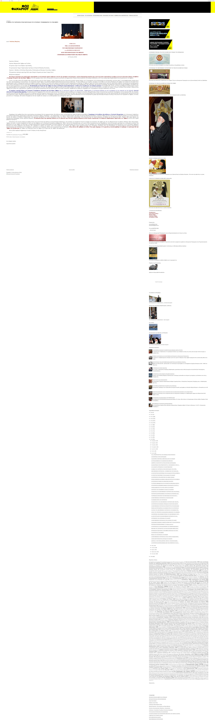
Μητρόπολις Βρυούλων (187, 615)
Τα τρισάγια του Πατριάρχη (163, 676)
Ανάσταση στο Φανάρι (167, 565)
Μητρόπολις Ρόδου (191, 618)
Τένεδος (175, 676)
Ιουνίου (153, 453)
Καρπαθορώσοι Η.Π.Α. (170, 604)
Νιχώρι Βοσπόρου (155, 623)
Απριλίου (153, 547)
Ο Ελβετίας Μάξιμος (155, 629)
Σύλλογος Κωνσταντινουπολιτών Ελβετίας (168, 672)
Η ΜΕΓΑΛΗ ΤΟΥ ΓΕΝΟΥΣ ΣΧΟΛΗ (156, 715)
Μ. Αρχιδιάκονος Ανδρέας (183, 610)
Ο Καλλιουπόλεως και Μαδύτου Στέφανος (159, 630)
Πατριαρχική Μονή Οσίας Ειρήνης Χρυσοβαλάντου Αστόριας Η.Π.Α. (162, 662)
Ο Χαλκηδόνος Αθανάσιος (167, 647)
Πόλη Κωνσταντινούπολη (189, 665)
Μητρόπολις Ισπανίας (187, 617)
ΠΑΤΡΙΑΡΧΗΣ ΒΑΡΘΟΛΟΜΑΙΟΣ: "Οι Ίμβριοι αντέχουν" (162, 524)
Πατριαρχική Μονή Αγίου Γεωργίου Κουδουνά (170, 661)
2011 (151, 437)
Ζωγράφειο (206, 597)
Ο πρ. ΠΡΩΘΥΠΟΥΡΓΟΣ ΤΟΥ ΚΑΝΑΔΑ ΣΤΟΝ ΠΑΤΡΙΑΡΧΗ (163, 454)
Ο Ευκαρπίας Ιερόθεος (165, 629)
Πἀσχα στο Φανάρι (162, 655)
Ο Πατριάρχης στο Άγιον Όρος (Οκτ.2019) (160, 641)
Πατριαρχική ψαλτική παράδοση (157, 664)
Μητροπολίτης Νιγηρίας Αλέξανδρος (187, 620)
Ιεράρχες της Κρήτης (185, 601)
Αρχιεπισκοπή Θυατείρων (179, 566)
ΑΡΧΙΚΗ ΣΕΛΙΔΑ (80, 15)
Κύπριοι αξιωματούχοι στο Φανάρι (182, 609)
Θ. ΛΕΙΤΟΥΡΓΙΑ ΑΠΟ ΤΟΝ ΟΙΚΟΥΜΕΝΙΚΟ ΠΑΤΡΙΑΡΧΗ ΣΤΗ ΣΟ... (164, 516)
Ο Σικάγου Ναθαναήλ (197, 645)
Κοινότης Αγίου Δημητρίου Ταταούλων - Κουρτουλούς (159, 708)
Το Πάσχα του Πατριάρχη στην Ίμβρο (201, 676)
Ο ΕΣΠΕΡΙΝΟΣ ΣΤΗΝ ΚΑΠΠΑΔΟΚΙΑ (158, 456)
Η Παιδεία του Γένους (166, 599)
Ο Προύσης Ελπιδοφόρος (200, 643)
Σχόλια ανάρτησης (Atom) (17, 172)
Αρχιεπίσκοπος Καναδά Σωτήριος (166, 569)
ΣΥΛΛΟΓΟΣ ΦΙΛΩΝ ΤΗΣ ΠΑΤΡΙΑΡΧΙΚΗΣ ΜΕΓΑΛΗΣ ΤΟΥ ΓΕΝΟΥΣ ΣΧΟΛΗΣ (164, 713)
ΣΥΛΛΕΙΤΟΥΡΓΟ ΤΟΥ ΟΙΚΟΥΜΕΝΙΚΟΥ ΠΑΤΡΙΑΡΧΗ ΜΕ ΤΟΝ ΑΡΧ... (165, 501)
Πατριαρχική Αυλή (181, 658)
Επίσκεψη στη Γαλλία (196, 591)
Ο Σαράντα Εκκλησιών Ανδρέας (163, 645)
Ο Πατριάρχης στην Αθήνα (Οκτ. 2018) (156, 636)
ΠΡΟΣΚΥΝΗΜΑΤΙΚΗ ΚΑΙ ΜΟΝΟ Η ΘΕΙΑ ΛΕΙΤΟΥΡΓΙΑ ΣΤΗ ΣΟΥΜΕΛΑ (165, 479)
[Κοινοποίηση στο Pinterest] (27, 134)
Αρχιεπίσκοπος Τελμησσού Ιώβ (199, 569)
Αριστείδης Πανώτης (188, 565)
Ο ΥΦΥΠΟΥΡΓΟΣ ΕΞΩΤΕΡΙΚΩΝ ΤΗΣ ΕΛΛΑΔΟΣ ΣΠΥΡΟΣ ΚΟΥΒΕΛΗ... (165, 473)
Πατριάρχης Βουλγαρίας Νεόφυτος (175, 656)
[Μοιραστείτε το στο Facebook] (26, 134)
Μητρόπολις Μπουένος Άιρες (159, 618)
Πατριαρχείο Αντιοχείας (184, 655)
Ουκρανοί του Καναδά (161, 651)
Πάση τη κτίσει (199, 654)
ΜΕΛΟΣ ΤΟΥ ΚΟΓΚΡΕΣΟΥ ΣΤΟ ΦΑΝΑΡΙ (159, 534)
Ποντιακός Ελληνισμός (167, 667)
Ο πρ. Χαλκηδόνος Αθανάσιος (160, 643)
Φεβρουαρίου (154, 551)
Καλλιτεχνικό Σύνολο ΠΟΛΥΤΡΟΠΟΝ (156, 604)
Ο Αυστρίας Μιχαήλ (188, 625)
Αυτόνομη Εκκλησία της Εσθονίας (156, 574)
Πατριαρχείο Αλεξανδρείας (172, 655)
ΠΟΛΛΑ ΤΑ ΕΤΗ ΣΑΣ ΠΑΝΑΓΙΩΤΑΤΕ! (159, 379)
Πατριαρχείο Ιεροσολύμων (196, 655)
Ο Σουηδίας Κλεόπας (164, 646)
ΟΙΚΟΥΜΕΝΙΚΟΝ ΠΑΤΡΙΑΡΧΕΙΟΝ (156, 719)
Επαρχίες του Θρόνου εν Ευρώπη (177, 586)
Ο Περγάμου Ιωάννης (187, 642)
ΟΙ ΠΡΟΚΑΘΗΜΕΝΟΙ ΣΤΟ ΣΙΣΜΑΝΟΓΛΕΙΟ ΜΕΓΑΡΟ (162, 460)
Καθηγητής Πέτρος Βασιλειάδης (201, 603)
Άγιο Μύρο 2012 (196, 563)
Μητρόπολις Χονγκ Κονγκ (185, 619)
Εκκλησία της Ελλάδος (154, 583)
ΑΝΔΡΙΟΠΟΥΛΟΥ (124, 15)
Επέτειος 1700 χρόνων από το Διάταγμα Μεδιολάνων (198, 588)
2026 (151, 412)
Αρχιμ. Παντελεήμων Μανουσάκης (179, 570)
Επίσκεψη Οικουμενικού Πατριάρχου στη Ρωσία (178, 590)
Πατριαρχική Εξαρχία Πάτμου (171, 659)
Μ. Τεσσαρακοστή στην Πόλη (168, 613)
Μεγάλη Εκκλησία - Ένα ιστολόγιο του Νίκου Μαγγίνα (159, 706)
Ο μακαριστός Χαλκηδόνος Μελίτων (174, 631)
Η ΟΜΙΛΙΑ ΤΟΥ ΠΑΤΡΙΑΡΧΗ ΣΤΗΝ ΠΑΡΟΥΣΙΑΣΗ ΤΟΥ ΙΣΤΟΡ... (164, 469)
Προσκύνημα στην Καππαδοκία (190, 667)
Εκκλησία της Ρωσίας (191, 583)
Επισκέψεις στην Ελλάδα (194, 589)
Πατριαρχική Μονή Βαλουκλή (186, 661)
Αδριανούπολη (165, 564)
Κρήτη (165, 609)
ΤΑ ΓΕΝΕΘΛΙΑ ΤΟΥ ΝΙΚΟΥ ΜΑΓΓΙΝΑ (159, 367)
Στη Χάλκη (184, 669)
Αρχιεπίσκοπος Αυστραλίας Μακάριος (191, 568)
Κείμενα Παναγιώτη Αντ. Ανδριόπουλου (172, 608)
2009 (151, 556)
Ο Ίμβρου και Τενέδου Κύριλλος (191, 629)
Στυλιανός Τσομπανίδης (199, 671)
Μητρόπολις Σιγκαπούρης (202, 618)
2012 (151, 435)
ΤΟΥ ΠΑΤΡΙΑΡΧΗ (88, 15)
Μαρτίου (153, 549)
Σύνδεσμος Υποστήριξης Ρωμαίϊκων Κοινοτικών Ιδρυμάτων (161, 709)
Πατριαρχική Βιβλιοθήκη (193, 658)
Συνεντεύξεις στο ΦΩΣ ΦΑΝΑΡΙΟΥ (170, 675)
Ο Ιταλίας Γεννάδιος (204, 629)
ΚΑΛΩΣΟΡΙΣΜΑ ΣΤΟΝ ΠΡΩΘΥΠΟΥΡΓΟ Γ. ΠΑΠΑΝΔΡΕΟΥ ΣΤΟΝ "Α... (165, 464)
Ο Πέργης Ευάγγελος (197, 642)
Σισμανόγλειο (155, 668)
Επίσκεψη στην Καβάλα (157, 595)
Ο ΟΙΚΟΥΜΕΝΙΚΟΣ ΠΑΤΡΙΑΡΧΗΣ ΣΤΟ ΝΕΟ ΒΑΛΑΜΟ (162, 497)
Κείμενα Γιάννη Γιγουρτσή (179, 605)
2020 (151, 418)
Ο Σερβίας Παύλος (188, 645)
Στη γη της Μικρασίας (164, 669)
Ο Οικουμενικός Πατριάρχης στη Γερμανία (161, 633)
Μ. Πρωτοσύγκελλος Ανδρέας (199, 611)
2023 (151, 414)
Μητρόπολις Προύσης (183, 618)
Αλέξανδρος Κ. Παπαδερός (154, 565)
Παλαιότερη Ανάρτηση (134, 169)
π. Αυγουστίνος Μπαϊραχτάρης (172, 651)
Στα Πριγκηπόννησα (189, 668)
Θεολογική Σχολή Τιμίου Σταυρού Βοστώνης (162, 600)
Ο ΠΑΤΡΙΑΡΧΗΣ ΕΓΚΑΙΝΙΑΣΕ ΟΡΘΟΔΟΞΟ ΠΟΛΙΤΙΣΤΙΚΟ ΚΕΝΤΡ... (164, 503)
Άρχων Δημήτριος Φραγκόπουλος (161, 571)
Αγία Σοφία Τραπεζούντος (187, 563)
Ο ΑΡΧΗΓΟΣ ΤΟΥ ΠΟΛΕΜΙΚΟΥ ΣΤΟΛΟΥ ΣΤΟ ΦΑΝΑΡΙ (162, 489)
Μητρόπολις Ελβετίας (176, 617)
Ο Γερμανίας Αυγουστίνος (184, 627)
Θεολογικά (186, 599)
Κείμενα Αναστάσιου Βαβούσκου (181, 604)
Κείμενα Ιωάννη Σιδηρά (154, 606)
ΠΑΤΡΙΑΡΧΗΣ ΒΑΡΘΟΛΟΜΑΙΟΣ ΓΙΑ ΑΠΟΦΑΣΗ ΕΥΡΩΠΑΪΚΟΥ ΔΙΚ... (165, 493)
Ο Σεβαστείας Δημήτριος (177, 645)
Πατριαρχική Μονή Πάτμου (182, 662)
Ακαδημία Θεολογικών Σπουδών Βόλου (193, 564)
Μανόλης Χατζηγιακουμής (184, 613)
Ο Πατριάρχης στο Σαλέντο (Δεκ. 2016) (174, 642)
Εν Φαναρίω (159, 586)
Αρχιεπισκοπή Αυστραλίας (155, 566)
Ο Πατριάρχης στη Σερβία (177, 634)
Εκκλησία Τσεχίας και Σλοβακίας (170, 585)
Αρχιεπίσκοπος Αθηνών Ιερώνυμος (156, 568)
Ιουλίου (153, 451)
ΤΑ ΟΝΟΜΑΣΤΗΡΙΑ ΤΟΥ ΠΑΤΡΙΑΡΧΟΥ (159, 499)
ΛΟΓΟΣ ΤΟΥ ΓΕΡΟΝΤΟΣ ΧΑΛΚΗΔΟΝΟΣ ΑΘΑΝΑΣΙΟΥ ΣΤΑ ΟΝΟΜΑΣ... (165, 512)
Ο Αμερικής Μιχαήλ (202, 624)
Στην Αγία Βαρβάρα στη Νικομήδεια (195, 669)
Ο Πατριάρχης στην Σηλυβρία (174, 640)
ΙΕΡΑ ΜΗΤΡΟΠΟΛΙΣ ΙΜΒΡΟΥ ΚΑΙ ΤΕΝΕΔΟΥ (158, 697)
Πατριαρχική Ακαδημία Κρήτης (169, 658)
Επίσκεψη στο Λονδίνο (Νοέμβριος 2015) (193, 595)
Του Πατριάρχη (22, 136)
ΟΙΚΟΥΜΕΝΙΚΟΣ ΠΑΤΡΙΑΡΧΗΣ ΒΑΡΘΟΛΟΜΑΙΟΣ (162, 403)
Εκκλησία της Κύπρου (168, 583)
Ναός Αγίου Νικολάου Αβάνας (193, 622)
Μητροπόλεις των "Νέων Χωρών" (191, 614)
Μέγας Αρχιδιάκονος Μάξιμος (197, 613)
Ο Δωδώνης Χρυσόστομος (203, 628)
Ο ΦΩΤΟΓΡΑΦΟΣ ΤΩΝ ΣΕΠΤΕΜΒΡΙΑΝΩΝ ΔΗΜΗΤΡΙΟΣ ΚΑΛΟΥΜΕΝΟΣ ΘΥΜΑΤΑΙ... (169, 362)
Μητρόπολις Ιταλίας (198, 617)
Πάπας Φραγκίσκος (186, 654)
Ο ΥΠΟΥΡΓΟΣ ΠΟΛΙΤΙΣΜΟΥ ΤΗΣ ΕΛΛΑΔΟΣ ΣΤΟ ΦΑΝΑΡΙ (163, 475)
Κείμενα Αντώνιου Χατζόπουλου (196, 604)
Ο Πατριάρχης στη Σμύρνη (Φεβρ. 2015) (191, 634)
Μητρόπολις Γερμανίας (163, 617)
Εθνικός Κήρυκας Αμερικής (171, 581)
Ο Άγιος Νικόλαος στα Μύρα (200, 623)
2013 (151, 433)
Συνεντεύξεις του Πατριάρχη (184, 675)
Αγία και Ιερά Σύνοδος (191, 561)
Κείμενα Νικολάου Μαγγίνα (197, 606)
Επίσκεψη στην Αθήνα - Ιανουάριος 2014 (156, 594)
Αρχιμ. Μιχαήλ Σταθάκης (167, 570)
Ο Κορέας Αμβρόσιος (196, 630)
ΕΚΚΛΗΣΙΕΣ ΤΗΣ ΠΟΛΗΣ (108, 15)
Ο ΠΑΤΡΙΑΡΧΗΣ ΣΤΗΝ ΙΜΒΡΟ (157, 532)
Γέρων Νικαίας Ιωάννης (200, 574)
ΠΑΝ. (120, 15)
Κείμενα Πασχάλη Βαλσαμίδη (192, 607)
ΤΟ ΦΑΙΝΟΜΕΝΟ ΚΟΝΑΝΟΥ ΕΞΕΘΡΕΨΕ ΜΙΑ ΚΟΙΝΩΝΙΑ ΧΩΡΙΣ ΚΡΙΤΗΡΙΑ (167, 350)
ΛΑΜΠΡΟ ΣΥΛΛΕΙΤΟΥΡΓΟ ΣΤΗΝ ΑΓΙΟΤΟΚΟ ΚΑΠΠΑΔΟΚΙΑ (163, 462)
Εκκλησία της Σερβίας (204, 583)
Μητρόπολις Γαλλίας (198, 615)
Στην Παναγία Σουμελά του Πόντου (164, 671)
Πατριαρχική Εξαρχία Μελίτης (160, 659)
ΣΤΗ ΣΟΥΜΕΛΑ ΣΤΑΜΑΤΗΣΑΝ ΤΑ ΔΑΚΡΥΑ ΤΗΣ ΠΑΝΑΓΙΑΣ (164, 385)
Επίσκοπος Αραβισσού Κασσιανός (190, 596)
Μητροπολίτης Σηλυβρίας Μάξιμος (157, 622)
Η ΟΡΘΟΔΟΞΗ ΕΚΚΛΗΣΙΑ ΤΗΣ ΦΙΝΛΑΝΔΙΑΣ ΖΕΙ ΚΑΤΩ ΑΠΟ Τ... (164, 495)
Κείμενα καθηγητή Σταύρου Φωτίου (168, 606)
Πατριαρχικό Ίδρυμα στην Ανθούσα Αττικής (176, 664)
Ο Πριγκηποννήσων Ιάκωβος (187, 643)
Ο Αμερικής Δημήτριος (180, 624)
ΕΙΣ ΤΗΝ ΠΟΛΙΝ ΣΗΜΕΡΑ (184, 581)
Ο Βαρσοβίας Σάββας (197, 625)
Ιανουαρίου (153, 553)
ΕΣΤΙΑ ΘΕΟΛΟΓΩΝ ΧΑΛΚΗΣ (155, 717)
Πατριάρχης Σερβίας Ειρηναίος (155, 658)
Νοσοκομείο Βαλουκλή (168, 623)
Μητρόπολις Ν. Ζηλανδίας (172, 618)
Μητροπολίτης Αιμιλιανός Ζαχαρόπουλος (199, 619)
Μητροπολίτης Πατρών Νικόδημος (200, 620)
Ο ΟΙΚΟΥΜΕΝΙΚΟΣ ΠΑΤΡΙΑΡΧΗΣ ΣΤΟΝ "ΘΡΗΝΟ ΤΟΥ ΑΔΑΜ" (164, 520)
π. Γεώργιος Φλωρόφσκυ (184, 651)
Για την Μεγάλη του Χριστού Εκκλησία (184, 575)
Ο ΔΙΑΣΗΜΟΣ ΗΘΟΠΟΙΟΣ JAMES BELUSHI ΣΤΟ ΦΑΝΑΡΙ (163, 458)
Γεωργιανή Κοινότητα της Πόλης (167, 575)
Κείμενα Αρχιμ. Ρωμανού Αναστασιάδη (165, 605)
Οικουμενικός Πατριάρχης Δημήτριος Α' (188, 648)
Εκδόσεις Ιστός (166, 582)
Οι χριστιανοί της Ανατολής (196, 647)
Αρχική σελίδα (72, 169)
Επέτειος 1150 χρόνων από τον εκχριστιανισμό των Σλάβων (175, 588)
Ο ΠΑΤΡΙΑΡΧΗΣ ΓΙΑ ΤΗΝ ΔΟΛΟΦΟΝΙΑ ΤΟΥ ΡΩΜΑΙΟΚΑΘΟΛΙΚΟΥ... (165, 526)
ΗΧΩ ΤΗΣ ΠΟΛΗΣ (152, 700)
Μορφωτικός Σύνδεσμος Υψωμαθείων (177, 622)
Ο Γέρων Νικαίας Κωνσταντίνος (155, 628)
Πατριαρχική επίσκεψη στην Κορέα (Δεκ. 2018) (186, 659)
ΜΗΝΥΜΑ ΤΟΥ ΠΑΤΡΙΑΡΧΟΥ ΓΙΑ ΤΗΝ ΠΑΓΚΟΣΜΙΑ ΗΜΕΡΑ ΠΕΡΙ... (165, 528)
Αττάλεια (204, 572)
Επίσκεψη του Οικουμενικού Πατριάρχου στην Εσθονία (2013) (169, 596)
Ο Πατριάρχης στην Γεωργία (184, 636)
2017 (151, 424)
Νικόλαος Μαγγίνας (204, 622)
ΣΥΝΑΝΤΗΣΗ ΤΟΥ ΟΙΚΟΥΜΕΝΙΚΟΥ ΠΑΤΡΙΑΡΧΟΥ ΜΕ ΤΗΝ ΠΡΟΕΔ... (165, 491)
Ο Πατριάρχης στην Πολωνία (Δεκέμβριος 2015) (158, 640)
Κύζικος (171, 609)
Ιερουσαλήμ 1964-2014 (153, 603)
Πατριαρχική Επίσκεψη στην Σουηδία (172, 660)
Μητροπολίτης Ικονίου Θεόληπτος (172, 620)
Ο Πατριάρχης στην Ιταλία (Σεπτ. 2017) (189, 637)
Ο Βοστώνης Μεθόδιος (162, 627)
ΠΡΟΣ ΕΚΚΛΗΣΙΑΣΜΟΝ (177, 667)
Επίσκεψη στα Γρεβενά (187, 591)
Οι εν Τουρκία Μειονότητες (183, 647)
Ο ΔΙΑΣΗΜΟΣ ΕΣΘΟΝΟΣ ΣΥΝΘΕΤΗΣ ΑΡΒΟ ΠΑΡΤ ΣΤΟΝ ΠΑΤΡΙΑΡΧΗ (165, 522)
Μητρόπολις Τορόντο (163, 619)
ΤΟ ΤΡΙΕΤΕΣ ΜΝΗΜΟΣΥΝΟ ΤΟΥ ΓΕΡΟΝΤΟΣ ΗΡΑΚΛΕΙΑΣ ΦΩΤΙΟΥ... (165, 483)
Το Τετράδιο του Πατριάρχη (156, 677)
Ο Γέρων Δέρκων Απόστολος (198, 627)
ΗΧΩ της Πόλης (179, 599)
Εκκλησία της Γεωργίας (201, 582)
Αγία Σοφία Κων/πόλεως (175, 563)
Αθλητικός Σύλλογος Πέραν (175, 564)
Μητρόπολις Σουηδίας (153, 619)
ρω (199, 667)
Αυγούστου (153, 448)
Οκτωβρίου (153, 444)
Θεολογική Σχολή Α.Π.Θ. (194, 599)
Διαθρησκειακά (175, 576)
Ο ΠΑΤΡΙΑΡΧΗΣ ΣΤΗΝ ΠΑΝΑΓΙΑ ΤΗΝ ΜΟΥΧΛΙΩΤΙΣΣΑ (163, 373)
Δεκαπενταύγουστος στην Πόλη (162, 576)
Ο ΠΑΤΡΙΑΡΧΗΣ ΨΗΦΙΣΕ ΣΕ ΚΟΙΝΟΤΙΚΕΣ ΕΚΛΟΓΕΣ (162, 481)
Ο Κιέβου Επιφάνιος (185, 630)
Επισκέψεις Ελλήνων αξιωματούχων (160, 589)
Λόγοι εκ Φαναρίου (169, 610)
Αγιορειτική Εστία (152, 564)
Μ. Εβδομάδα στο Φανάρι (162, 611)
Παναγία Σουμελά (162, 654)
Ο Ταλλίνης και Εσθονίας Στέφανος (177, 646)
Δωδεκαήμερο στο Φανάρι (198, 579)
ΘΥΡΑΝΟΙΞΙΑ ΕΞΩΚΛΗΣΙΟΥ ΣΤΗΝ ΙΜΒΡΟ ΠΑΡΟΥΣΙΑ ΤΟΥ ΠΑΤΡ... (164, 530)
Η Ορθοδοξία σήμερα (155, 599)
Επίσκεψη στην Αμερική (187, 594)
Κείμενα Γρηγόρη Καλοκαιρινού (203, 605)
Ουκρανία (151, 651)
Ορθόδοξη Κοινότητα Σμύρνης (166, 650)
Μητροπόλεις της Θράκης (178, 614)
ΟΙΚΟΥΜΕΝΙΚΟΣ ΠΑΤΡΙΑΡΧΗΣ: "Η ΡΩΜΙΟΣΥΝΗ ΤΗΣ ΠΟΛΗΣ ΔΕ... (165, 471)
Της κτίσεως (182, 676)
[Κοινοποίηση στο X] (25, 134)
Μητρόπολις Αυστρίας (163, 615)
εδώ (154, 230)
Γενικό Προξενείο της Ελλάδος (186, 574)
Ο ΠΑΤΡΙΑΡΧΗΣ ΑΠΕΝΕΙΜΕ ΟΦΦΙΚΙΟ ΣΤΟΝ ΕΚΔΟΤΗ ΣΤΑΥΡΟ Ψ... (165, 485)
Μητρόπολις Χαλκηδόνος (174, 619)
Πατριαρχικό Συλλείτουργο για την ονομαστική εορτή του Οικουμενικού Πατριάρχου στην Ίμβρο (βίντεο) (172, 391)
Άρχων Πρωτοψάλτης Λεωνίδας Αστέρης (163, 572)
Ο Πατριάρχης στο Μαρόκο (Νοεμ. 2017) (175, 641)
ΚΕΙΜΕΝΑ (116, 15)
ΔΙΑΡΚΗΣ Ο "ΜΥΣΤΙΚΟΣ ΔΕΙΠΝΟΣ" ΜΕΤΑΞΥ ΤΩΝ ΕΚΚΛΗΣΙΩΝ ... (164, 540)
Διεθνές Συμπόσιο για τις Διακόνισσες (192, 578)
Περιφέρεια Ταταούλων (165, 665)
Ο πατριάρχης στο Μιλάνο (190, 641)
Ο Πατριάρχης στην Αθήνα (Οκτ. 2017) (200, 635)
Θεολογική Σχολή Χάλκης (178, 600)
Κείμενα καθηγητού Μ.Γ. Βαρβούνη (183, 606)
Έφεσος (191, 597)
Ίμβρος (10, 136)
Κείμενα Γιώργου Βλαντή (191, 605)
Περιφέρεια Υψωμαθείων (177, 665)
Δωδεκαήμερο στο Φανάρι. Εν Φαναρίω (156, 581)
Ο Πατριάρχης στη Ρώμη (165, 634)
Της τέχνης (190, 676)
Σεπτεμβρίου (154, 446)
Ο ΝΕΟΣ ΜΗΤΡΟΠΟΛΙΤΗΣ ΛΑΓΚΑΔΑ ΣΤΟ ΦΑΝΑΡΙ (161, 538)
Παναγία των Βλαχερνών (173, 654)
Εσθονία (169, 597)
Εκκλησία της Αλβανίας (176, 582)
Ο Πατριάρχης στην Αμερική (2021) (172, 636)
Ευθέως (185, 597)
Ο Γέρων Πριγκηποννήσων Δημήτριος (171, 628)
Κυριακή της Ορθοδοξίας (196, 609)
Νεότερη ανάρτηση (10, 169)
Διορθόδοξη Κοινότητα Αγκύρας (174, 579)
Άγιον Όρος (203, 563)
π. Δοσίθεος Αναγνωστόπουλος (196, 651)
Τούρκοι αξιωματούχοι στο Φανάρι (181, 677)
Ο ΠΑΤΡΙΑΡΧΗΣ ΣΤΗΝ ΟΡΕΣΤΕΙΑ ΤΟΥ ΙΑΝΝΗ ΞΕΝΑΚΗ (162, 477)
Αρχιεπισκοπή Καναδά (191, 566)
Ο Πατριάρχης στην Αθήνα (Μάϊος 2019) (183, 635)
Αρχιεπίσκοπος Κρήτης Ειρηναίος (183, 569)
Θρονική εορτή (159, 601)
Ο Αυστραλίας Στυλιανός (166, 625)
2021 (151, 416)
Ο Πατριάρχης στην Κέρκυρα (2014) (163, 638)
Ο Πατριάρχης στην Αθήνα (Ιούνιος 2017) (166, 635)
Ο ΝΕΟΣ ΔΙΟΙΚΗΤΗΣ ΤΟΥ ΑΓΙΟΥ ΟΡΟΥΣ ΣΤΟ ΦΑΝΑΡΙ (162, 487)
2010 (151, 439)
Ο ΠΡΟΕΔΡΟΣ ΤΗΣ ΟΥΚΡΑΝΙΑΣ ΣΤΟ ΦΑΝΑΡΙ (160, 518)
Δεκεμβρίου (153, 440)
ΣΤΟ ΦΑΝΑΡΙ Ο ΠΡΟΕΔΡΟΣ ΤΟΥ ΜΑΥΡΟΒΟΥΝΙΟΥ (161, 466)
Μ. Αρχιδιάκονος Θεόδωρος (195, 610)
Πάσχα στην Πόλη (152, 655)
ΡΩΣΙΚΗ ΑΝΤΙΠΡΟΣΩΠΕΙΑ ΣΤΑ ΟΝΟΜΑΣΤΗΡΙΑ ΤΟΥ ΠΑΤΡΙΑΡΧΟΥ (165, 508)
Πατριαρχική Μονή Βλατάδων (200, 661)
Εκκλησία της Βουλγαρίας (188, 582)
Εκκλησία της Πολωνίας (179, 583)
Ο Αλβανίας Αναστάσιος (168, 624)
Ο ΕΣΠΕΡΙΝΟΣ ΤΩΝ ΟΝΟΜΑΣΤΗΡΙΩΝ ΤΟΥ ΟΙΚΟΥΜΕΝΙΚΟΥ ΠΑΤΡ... (165, 514)
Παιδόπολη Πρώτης (153, 654)
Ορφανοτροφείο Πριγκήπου (201, 650)
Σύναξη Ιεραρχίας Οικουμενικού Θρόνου (184, 672)
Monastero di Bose (200, 678)
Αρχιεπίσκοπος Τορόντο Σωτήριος (155, 570)
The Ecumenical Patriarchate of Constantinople (158, 711)
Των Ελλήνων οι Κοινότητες (203, 677)
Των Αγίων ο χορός (193, 677)
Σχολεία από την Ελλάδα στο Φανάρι (199, 675)
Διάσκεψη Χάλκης (169, 578)
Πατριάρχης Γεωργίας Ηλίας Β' (190, 656)
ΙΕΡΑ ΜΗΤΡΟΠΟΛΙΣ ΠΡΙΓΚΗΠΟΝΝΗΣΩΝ (157, 699)
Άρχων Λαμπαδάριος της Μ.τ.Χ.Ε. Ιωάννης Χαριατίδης (180, 571)
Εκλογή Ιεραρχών (184, 585)
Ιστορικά (191, 603)
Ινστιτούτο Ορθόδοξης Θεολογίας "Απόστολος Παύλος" (177, 603)
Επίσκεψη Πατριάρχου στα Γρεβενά (196, 590)
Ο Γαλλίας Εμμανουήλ (171, 627)
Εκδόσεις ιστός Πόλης (153, 702)
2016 (151, 426)
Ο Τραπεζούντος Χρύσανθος (201, 646)
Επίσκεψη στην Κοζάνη (179, 595)
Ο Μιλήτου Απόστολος (188, 631)
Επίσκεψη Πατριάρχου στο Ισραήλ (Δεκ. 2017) (172, 591)
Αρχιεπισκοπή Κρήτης (202, 566)
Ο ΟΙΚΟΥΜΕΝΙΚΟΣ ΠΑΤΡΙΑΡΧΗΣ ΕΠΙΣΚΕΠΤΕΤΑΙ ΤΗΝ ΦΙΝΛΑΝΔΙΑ (165, 505)
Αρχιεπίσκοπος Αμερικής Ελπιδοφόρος (173, 568)
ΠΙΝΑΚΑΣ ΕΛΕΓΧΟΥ (133, 15)
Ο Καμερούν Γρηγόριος (175, 630)
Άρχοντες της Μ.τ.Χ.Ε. (192, 570)
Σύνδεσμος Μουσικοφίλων (155, 675)
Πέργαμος (158, 665)
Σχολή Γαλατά (152, 676)
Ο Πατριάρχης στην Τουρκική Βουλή (187, 640)
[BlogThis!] (24, 134)
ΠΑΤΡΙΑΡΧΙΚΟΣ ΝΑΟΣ (97, 15)
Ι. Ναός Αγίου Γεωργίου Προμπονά (171, 601)
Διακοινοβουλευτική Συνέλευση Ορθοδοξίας (189, 576)
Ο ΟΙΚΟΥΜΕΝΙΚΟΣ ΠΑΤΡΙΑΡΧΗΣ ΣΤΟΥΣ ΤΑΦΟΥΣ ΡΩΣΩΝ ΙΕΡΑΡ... (165, 536)
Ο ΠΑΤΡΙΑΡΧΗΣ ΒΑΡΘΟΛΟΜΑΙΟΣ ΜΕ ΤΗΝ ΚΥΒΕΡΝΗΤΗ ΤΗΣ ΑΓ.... (165, 542)
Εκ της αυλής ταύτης (154, 582)
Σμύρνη (163, 668)
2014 (151, 430)
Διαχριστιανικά (177, 578)
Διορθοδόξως (185, 579)
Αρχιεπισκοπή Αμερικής (201, 565)
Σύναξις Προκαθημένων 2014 (200, 672)
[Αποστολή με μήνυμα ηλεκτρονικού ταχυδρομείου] (23, 134)
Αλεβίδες (205, 564)
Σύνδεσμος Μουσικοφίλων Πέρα (155, 704)
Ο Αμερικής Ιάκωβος (192, 624)
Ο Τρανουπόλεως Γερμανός (190, 646)
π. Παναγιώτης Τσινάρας (175, 652)
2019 (151, 420)
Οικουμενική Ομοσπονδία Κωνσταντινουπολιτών (168, 648)
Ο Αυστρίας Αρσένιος (177, 625)
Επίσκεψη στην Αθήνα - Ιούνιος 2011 (173, 594)
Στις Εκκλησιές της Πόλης (181, 671)
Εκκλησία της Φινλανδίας (156, 585)
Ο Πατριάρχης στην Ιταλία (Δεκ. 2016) (173, 637)
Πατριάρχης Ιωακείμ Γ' (202, 656)
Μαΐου (152, 545)
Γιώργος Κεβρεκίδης (200, 575)
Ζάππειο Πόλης (198, 597)
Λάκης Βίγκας (159, 610)
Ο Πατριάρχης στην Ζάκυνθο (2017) (199, 636)
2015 (151, 428)
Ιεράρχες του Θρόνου (199, 601)
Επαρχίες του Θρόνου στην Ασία (155, 588)
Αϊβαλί (183, 564)
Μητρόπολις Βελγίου (175, 615)
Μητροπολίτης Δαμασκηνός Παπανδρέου (156, 620)
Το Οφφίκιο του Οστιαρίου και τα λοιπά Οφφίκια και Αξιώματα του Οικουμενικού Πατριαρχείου (170, 356)
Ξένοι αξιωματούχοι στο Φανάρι (183, 623)
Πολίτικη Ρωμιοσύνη (15, 136)
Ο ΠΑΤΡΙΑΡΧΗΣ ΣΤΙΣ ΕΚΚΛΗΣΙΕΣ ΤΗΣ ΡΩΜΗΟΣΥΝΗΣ (163, 397)
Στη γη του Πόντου (176, 669)
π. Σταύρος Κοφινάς (186, 652)
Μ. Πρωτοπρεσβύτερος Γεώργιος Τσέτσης (181, 611)
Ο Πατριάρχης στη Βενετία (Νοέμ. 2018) (198, 633)
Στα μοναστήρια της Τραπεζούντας (175, 668)
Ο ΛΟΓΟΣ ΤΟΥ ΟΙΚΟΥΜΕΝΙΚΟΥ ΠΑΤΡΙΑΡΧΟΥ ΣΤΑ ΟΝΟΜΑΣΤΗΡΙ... (165, 510)
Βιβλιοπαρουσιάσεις (171, 574)
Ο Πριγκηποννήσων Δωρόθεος (174, 643)
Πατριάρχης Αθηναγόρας (161, 656)
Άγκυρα (158, 564)
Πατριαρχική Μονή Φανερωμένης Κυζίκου (197, 662)
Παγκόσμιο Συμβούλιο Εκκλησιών (199, 652)
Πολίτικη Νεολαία (201, 665)
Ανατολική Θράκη (178, 565)
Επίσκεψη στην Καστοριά (168, 595)
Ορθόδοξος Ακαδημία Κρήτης (184, 650)
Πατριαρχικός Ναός (192, 664)
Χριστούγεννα (167, 678)
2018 (151, 422)
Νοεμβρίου (153, 442)
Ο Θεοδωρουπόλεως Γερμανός (177, 629)
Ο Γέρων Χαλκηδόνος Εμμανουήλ (188, 628)
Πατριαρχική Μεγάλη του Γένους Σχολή (189, 660)
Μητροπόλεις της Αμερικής (166, 614)
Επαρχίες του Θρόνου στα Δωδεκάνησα (198, 586)
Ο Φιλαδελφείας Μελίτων (154, 647)
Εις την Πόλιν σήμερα (197, 581)
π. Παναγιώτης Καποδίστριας (162, 652)
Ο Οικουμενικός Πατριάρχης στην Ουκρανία (180, 633)
